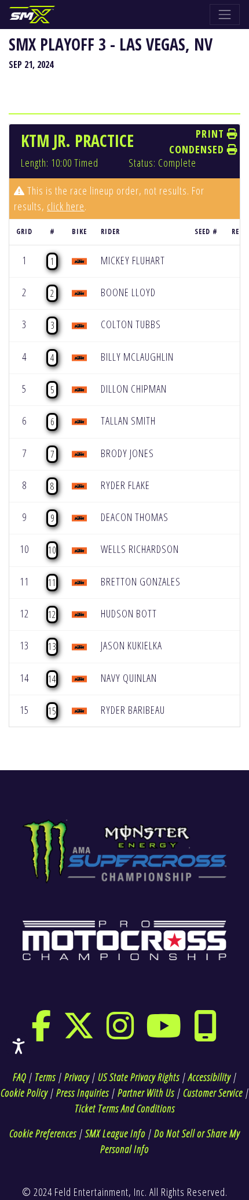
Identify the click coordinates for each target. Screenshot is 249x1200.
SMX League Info (115, 1133)
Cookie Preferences (42, 1133)
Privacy (76, 1077)
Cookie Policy (24, 1093)
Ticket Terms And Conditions (125, 1108)
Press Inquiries (82, 1093)
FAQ (19, 1077)
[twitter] (79, 1033)
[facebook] (41, 1033)
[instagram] (120, 1033)
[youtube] (163, 1033)
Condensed (198, 149)
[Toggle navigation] (225, 14)
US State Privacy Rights (139, 1077)
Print (211, 134)
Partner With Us (146, 1093)
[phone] (205, 1033)
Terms (45, 1077)
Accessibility (209, 1077)
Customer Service (213, 1093)
